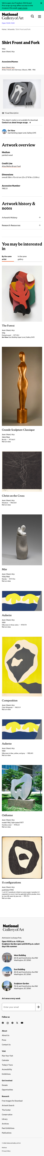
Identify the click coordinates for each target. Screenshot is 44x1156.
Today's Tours (7, 1065)
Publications (6, 1133)
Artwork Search (8, 1105)
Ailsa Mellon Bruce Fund (11, 166)
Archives (5, 1123)
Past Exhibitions (8, 1128)
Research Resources (11, 225)
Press (4, 1040)
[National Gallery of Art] (22, 927)
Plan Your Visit (7, 1056)
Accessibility (7, 1069)
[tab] (8, 258)
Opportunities (7, 1089)
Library (5, 1119)
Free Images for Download (12, 1101)
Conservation (7, 1114)
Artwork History (9, 217)
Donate (5, 1085)
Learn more (22, 8)
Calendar (5, 1060)
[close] (41, 3)
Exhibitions (6, 1074)
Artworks (11, 29)
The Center (6, 1110)
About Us (5, 1035)
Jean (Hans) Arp (8, 67)
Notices (4, 1147)
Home (4, 29)
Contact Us (6, 1044)
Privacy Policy (6, 1151)
